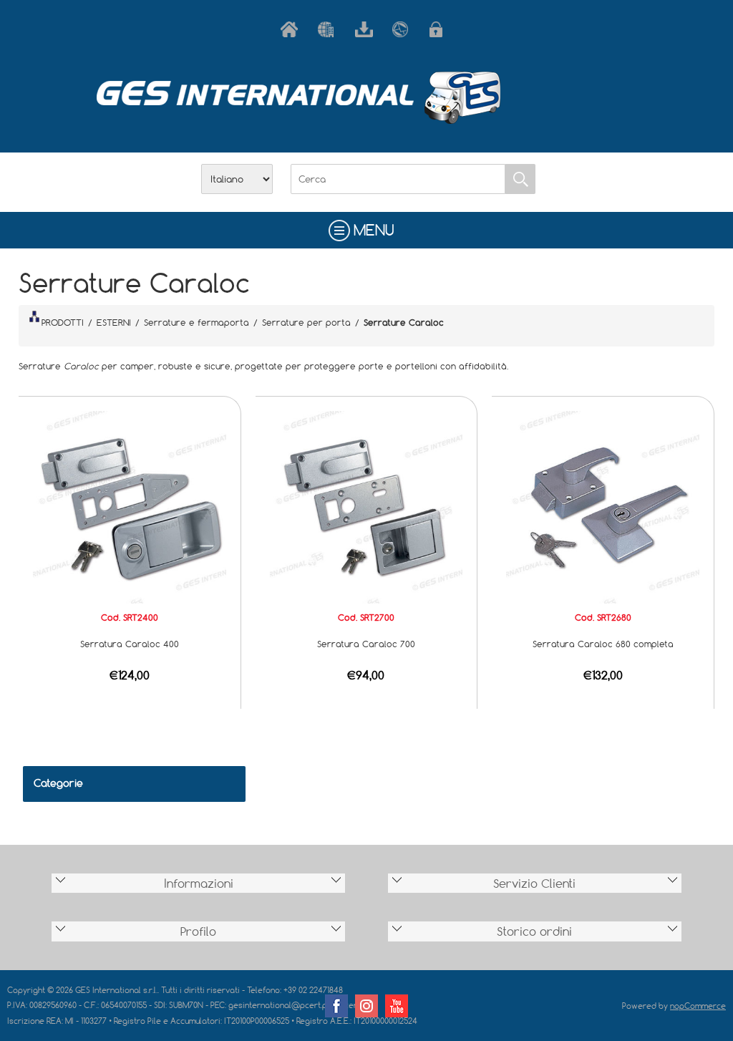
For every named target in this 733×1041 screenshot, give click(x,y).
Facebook (336, 1005)
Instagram (366, 1005)
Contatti (403, 29)
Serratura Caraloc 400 (129, 643)
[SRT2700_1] (366, 506)
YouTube (396, 1005)
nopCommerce (698, 1005)
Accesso (440, 29)
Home (292, 29)
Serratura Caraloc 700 (366, 643)
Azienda (329, 29)
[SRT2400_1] (129, 506)
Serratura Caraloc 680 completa (603, 643)
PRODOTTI (63, 322)
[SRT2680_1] (602, 506)
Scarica (366, 29)
